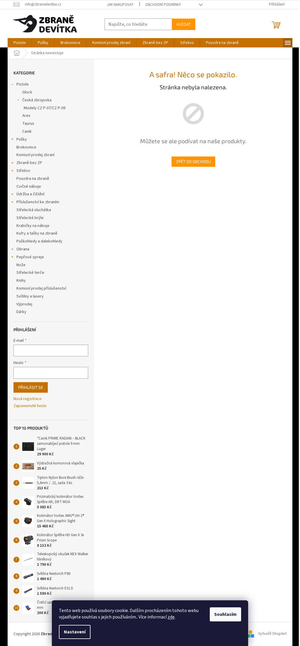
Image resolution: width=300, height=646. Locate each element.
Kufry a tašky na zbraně (36, 233)
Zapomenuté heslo (30, 406)
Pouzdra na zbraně (32, 179)
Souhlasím (225, 614)
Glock (27, 92)
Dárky (21, 312)
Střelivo (23, 171)
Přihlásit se (30, 387)
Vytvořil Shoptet (272, 634)
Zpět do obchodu (193, 161)
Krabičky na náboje (33, 226)
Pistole (22, 84)
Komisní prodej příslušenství (41, 288)
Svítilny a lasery (30, 296)
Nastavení (75, 632)
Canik (27, 131)
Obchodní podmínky (163, 4)
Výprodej (24, 304)
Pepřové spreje (30, 257)
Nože (20, 265)
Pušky (21, 139)
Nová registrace (27, 399)
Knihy (21, 280)
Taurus (28, 124)
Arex (26, 116)
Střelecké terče (30, 273)
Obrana (22, 249)
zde (171, 617)
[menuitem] (20, 42)
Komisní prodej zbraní (35, 155)
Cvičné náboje (28, 186)
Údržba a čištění (30, 194)
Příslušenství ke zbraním (37, 202)
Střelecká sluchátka (33, 210)
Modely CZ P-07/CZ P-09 (44, 108)
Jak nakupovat (120, 4)
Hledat (183, 24)
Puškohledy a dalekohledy (39, 241)
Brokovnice (26, 147)
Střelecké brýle (30, 218)
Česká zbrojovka (37, 100)
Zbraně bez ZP (29, 163)
